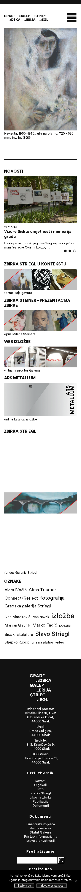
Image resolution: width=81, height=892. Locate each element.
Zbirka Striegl (40, 793)
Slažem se (24, 885)
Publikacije (40, 801)
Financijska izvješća (40, 824)
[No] (75, 881)
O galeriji (40, 785)
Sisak (10, 634)
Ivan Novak (40, 617)
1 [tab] (65, 251)
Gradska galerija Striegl (28, 606)
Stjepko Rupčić (17, 642)
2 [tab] (70, 251)
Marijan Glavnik (17, 625)
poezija (65, 625)
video (59, 642)
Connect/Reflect (21, 598)
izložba (63, 615)
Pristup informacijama (40, 836)
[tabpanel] (40, 212)
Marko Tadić (44, 625)
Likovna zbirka (40, 797)
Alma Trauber (42, 589)
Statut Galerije (40, 832)
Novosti (40, 781)
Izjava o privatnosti (40, 841)
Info (40, 789)
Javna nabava (40, 828)
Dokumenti (40, 806)
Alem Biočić (16, 589)
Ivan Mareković (17, 616)
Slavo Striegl (52, 634)
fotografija (52, 597)
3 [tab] (74, 251)
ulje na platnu (42, 642)
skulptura (25, 634)
